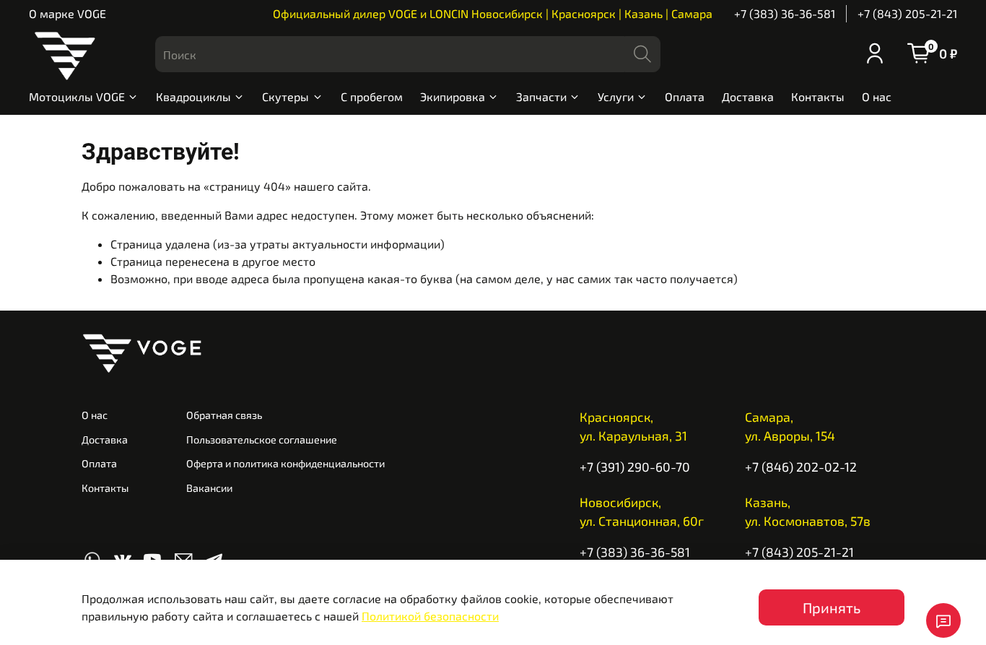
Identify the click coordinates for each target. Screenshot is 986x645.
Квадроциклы (193, 96)
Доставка (748, 96)
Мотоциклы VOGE (77, 96)
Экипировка (452, 96)
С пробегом (372, 96)
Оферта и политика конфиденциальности (285, 463)
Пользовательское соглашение (261, 439)
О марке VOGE (67, 13)
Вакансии (209, 488)
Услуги (616, 96)
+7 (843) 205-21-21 (907, 13)
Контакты (818, 96)
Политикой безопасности (430, 616)
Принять (831, 607)
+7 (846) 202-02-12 (801, 467)
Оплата (684, 96)
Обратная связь (224, 415)
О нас (876, 96)
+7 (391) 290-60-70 (635, 467)
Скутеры (285, 96)
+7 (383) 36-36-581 (784, 13)
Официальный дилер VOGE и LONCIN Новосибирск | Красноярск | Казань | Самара (492, 13)
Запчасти (541, 96)
